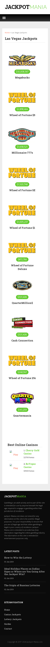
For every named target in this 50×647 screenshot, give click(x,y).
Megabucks (22, 77)
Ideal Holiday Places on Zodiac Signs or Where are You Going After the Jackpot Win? (24, 571)
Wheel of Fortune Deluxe (22, 267)
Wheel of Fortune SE (22, 190)
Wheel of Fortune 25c (22, 378)
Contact (8, 628)
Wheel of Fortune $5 (22, 115)
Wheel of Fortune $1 (22, 227)
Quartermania (22, 415)
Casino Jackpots (12, 614)
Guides (7, 624)
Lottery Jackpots (12, 619)
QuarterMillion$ (22, 303)
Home (7, 32)
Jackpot (26, 6)
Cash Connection (22, 340)
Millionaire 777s (22, 152)
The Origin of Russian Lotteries (22, 585)
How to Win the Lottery (18, 557)
